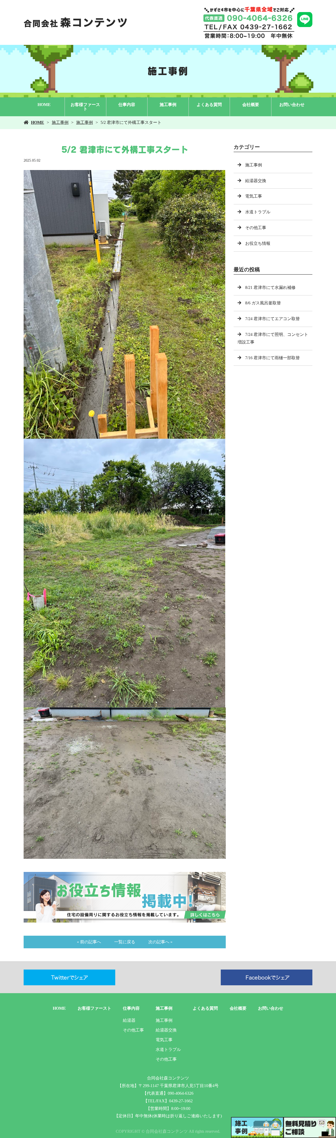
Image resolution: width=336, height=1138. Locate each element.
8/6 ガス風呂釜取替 (263, 303)
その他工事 (255, 227)
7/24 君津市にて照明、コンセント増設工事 (273, 338)
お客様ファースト (85, 106)
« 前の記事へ (89, 942)
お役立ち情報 (257, 243)
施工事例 (168, 104)
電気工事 (253, 196)
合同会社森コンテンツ (168, 1078)
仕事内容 (126, 104)
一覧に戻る (124, 942)
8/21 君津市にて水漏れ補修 (270, 287)
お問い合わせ (291, 104)
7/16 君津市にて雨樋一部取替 (272, 358)
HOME (44, 104)
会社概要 (250, 104)
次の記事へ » (160, 942)
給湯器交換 (255, 180)
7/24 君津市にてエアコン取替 (272, 318)
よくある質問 (209, 104)
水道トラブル (257, 212)
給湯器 (129, 1020)
